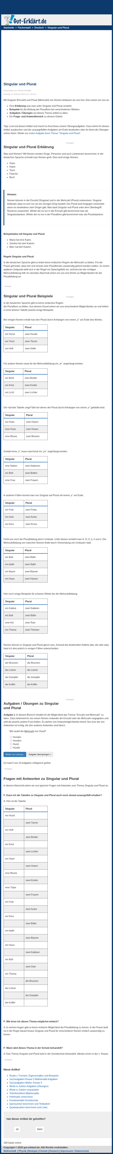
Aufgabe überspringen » (40, 754)
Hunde (16, 747)
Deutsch (39, 27)
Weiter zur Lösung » (14, 754)
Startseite (9, 27)
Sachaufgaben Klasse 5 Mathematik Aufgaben (33, 1079)
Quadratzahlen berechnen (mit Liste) (28, 1107)
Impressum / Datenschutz (75, 1151)
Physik (22, 1151)
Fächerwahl (24, 27)
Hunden (16, 740)
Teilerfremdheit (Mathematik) (24, 1093)
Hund (15, 744)
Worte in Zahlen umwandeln (24, 1090)
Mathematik (10, 1151)
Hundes (16, 737)
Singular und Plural (58, 27)
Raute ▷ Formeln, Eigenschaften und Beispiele (34, 1075)
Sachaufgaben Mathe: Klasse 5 (25, 1082)
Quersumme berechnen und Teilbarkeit (29, 1104)
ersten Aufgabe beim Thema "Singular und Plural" (55, 133)
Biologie (32, 1151)
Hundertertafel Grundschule (23, 1100)
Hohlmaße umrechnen (21, 1097)
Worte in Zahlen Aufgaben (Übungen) (28, 1086)
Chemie (43, 1151)
